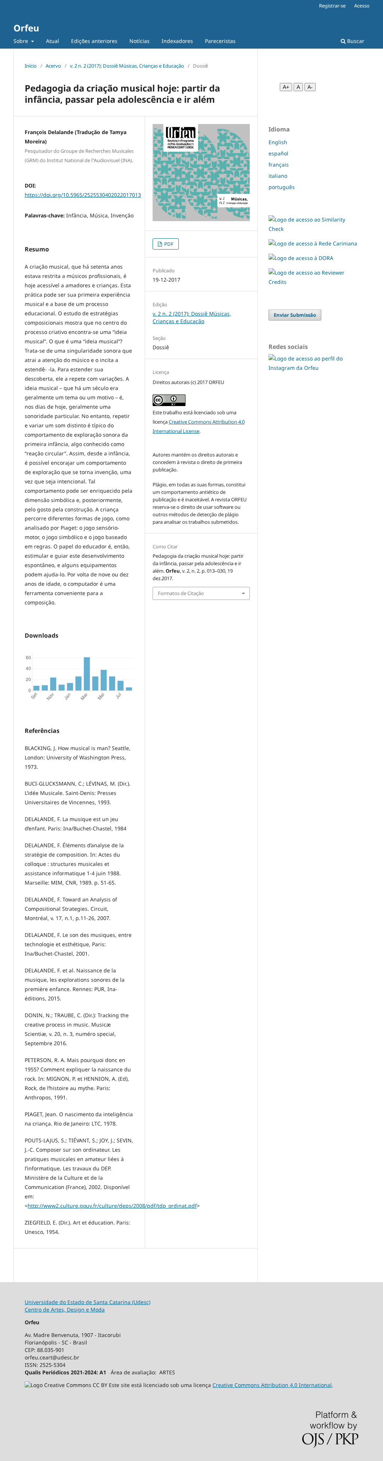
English (278, 142)
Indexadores (177, 40)
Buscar (355, 40)
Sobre (21, 40)
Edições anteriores (94, 40)
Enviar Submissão (295, 315)
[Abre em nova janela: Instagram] (313, 367)
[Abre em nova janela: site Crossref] (313, 228)
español (278, 153)
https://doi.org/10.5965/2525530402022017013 (83, 194)
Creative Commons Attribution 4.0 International (272, 1385)
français (279, 164)
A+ (286, 87)
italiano (278, 175)
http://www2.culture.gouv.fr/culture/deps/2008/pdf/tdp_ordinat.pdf (112, 1205)
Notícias (139, 40)
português (282, 187)
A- (310, 87)
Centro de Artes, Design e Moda (65, 1309)
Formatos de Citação (181, 593)
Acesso (362, 5)
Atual (52, 40)
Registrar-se (332, 5)
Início (31, 65)
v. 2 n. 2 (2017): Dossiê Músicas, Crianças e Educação (127, 65)
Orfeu (26, 28)
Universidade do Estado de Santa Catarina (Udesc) (87, 1302)
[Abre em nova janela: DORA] (301, 257)
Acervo (53, 65)
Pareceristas (220, 40)
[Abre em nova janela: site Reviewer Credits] (313, 281)
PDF (168, 244)
